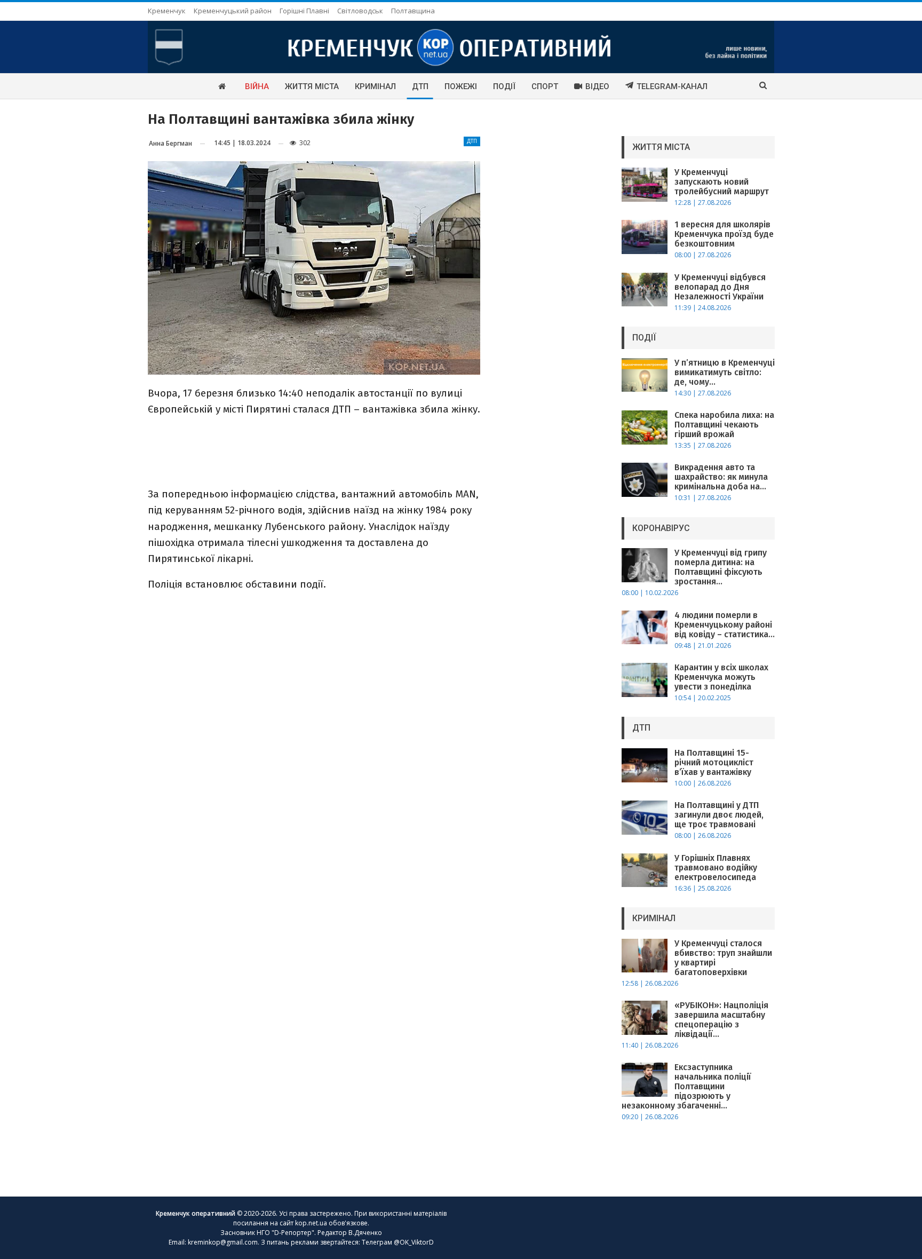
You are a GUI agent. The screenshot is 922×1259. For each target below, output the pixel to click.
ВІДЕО (597, 86)
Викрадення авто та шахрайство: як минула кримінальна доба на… (721, 477)
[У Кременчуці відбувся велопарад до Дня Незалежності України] (644, 290)
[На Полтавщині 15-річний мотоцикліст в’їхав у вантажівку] (644, 765)
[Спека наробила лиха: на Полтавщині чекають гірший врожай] (644, 427)
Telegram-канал (672, 86)
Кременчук (167, 10)
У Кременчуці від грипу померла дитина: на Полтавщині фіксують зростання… (720, 567)
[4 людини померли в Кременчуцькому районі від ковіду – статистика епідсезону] (644, 628)
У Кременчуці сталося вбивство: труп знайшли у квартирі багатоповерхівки (723, 957)
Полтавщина (413, 10)
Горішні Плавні (304, 10)
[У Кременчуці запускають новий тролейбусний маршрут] (644, 185)
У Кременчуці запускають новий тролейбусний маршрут (721, 181)
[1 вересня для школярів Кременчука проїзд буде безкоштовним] (644, 237)
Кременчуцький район (233, 10)
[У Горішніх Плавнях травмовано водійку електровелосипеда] (644, 870)
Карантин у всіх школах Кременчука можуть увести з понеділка (721, 677)
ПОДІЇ (504, 86)
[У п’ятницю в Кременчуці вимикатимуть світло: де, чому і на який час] (644, 375)
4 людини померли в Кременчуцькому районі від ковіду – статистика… (724, 624)
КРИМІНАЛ (375, 86)
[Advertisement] (313, 450)
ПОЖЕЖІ (460, 86)
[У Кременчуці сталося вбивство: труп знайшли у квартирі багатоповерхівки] (644, 956)
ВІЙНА (257, 86)
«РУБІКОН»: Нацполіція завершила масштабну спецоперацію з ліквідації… (721, 1019)
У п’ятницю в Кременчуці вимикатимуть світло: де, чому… (724, 372)
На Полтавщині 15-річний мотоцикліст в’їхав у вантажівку (713, 762)
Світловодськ (360, 10)
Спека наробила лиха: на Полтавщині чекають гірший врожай (724, 424)
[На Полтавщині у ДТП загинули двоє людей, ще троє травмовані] (644, 818)
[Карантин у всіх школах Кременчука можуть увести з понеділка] (644, 680)
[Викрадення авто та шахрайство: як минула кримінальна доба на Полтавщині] (644, 480)
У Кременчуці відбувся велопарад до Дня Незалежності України (720, 287)
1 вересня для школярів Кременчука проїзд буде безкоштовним (724, 234)
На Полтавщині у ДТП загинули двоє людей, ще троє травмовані (719, 814)
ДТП (420, 86)
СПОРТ (544, 86)
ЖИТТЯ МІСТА (312, 86)
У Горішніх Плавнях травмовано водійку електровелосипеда (715, 867)
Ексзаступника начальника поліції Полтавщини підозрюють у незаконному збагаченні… (686, 1086)
